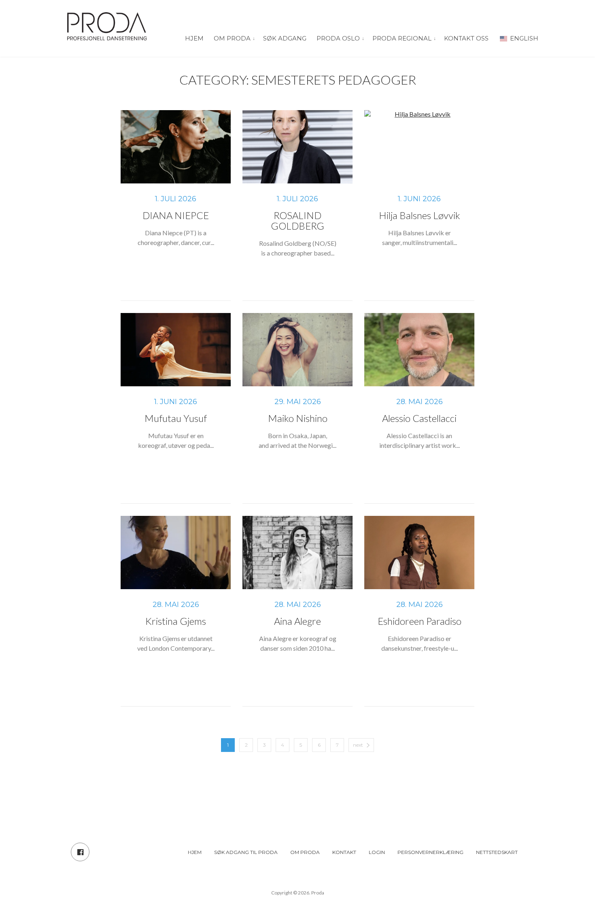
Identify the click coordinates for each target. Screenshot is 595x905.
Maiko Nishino (297, 418)
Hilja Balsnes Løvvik (419, 215)
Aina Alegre (297, 621)
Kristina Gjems (175, 621)
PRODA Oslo (338, 38)
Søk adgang (284, 38)
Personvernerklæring (430, 852)
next (358, 745)
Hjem (194, 38)
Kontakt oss (466, 38)
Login (377, 852)
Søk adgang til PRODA (246, 852)
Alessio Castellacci (419, 418)
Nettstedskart (497, 852)
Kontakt (344, 852)
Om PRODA (232, 38)
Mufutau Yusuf (175, 418)
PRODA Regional (401, 38)
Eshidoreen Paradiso (419, 621)
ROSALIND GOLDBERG (297, 220)
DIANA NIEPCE (175, 215)
